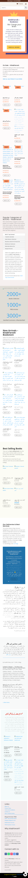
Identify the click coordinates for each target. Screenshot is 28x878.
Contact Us (7, 811)
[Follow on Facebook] (6, 854)
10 (19, 581)
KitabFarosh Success (9, 822)
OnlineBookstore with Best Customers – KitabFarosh (14, 552)
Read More (14, 579)
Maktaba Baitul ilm (10, 246)
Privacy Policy (8, 808)
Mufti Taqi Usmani (10, 234)
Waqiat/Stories (9, 248)
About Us (7, 806)
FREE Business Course (10, 824)
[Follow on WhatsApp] (9, 854)
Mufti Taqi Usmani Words (11, 818)
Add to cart (6, 104)
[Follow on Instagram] (11, 854)
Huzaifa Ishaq (10, 556)
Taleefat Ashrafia (9, 237)
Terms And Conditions (10, 810)
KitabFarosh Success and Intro (15, 558)
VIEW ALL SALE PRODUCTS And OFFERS (12, 79)
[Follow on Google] (14, 854)
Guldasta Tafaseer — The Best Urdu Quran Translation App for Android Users (14, 667)
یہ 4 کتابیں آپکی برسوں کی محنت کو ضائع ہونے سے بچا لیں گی (13, 685)
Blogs (7, 558)
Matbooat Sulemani (10, 244)
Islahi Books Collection (10, 239)
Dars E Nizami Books (10, 813)
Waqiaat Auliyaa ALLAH (10, 820)
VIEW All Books (14, 47)
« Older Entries (6, 702)
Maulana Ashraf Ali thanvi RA (12, 241)
